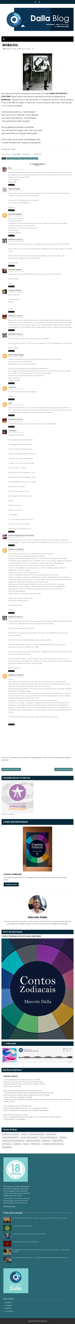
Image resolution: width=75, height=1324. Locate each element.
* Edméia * (12, 431)
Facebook (26, 154)
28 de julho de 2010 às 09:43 (16, 405)
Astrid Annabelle (14, 214)
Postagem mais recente (11, 769)
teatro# (35, 158)
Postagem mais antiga (63, 769)
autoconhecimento (10, 1137)
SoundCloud (9, 1311)
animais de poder (37, 1134)
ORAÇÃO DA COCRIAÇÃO (22, 1226)
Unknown (12, 387)
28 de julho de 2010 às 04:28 (16, 389)
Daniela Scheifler (14, 270)
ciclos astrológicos (48, 1137)
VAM (10, 403)
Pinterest (37, 154)
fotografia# (20, 158)
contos (63, 1137)
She (9, 168)
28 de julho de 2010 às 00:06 (16, 356)
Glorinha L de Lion (15, 316)
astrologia (51, 1134)
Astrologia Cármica (10, 1134)
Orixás (24, 1134)
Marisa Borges (14, 189)
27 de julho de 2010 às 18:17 (16, 190)
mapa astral (58, 1140)
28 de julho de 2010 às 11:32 (16, 421)
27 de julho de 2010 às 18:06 (16, 169)
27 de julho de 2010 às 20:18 (16, 336)
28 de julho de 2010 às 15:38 (16, 537)
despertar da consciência (13, 1140)
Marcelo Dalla (4, 1064)
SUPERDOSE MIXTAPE (13, 1064)
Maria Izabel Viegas (16, 355)
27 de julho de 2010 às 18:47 (16, 241)
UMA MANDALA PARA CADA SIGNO (26, 1241)
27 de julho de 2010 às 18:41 (16, 216)
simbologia (36, 1144)
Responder (11, 184)
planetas (17, 1144)
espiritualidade (33, 1140)
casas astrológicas (29, 1137)
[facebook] (35, 1)
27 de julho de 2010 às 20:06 (16, 317)
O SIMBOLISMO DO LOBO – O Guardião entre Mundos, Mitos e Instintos (40, 1257)
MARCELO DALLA (15, 239)
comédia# (11, 158)
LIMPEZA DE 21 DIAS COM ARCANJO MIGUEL (29, 1234)
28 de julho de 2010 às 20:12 (16, 618)
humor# (28, 158)
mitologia (6, 1144)
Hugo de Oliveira (14, 290)
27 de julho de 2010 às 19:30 (16, 271)
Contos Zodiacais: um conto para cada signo (21, 936)
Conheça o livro (11, 884)
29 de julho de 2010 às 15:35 (16, 676)
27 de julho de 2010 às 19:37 (16, 292)
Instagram (8, 1305)
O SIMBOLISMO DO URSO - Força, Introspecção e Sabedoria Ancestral (40, 1218)
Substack (8, 1308)
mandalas (46, 1140)
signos (26, 1144)
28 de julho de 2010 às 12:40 (16, 432)
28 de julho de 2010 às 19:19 (16, 551)
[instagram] (39, 1)
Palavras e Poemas (16, 549)
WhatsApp (16, 154)
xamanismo (6, 1147)
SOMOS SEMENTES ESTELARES (21, 536)
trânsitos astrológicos (53, 1144)
